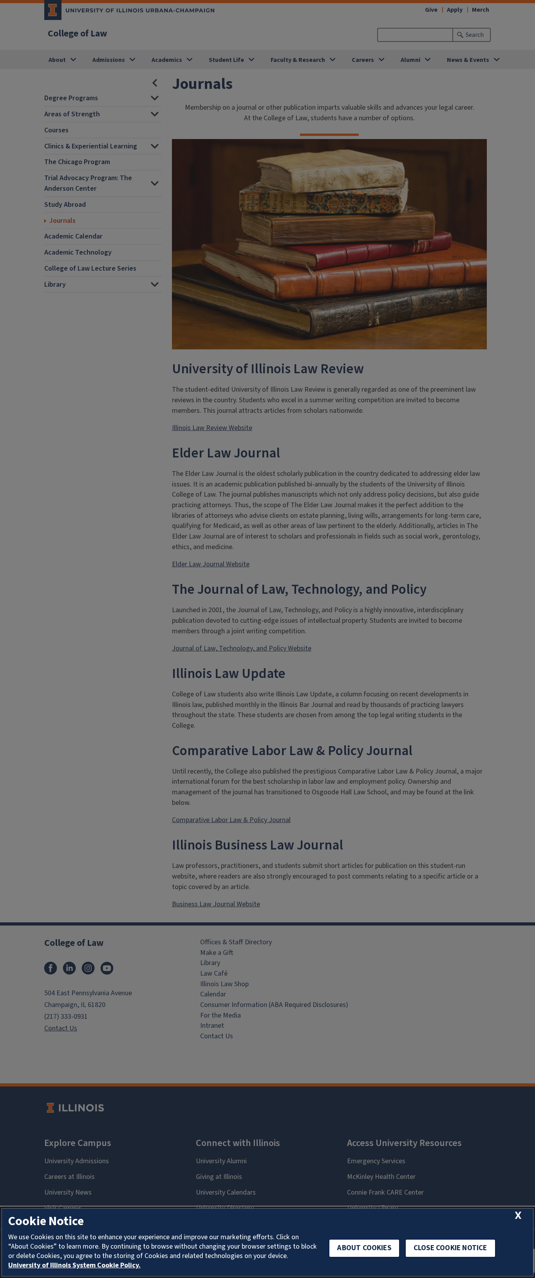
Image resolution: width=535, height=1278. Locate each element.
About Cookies (364, 1248)
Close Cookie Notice (450, 1248)
